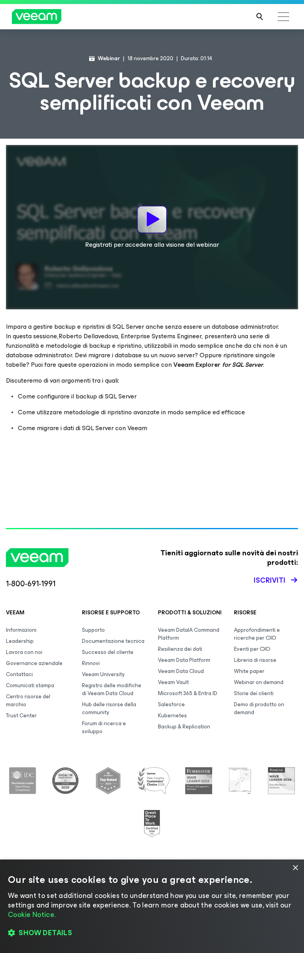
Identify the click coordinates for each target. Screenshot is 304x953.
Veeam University (103, 674)
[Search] (259, 16)
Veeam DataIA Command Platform (188, 633)
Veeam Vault (173, 682)
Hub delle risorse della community (109, 708)
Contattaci (19, 674)
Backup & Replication (184, 726)
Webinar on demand (258, 682)
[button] (152, 933)
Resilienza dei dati (180, 649)
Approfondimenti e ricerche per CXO (257, 633)
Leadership (20, 641)
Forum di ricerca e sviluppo (104, 727)
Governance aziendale (34, 663)
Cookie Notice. (31, 915)
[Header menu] (283, 16)
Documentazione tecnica (113, 641)
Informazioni (21, 630)
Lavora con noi (24, 652)
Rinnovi (91, 663)
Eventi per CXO (252, 649)
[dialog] (152, 906)
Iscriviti (269, 580)
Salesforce (171, 704)
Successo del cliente (107, 652)
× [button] (295, 868)
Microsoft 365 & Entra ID (187, 693)
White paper (249, 671)
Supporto (93, 630)
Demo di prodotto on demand (259, 708)
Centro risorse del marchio (28, 700)
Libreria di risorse (255, 660)
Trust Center (21, 715)
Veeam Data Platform (184, 660)
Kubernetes (172, 715)
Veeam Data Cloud (181, 671)
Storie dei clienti (254, 693)
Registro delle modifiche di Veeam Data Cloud (111, 689)
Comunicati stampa (30, 685)
